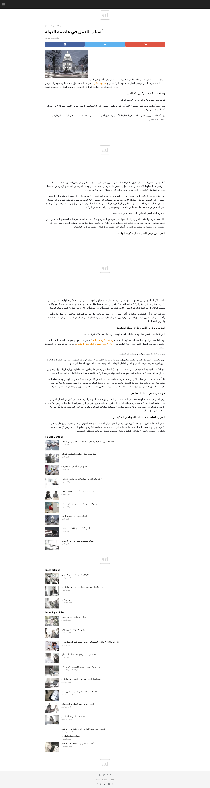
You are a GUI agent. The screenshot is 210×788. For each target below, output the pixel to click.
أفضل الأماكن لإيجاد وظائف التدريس (76, 575)
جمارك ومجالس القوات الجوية (73, 617)
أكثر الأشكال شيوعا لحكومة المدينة (75, 528)
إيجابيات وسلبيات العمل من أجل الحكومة (78, 541)
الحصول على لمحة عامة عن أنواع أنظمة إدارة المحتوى (83, 729)
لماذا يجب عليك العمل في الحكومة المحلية (78, 454)
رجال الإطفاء (108, 344)
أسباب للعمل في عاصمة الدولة (74, 516)
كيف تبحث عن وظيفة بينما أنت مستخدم (77, 743)
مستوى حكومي (98, 83)
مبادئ (47, 26)
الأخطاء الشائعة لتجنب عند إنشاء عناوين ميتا (79, 691)
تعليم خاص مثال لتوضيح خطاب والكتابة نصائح (79, 654)
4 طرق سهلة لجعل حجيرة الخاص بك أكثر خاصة (80, 503)
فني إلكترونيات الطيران (71, 736)
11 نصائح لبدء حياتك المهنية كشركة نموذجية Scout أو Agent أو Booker (90, 642)
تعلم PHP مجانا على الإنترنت (73, 716)
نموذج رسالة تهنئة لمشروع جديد (74, 629)
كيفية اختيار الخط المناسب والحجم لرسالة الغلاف (81, 679)
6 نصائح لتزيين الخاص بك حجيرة (74, 466)
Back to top (105, 775)
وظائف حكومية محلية (103, 340)
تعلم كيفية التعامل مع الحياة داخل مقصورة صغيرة (81, 479)
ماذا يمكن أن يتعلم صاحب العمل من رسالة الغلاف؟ (82, 587)
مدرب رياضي (66, 599)
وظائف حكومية (56, 26)
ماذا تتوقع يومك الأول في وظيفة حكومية (77, 491)
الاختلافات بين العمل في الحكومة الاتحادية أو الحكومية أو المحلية (87, 441)
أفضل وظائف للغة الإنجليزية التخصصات (77, 704)
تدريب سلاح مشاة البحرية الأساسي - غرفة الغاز (80, 667)
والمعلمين (81, 344)
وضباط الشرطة (93, 344)
